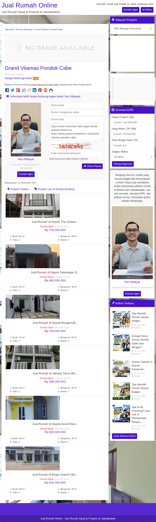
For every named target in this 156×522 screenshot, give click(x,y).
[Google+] (18, 90)
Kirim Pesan (94, 166)
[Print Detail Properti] (51, 90)
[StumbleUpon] (45, 90)
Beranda (9, 29)
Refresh (84, 159)
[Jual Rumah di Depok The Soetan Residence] (33, 205)
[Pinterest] (40, 90)
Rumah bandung (24, 29)
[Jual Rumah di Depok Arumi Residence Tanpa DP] (33, 407)
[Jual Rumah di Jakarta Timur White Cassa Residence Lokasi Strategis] (33, 357)
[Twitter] (12, 90)
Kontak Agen (131, 9)
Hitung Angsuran (122, 163)
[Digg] (23, 90)
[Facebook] (7, 90)
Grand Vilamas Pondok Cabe (38, 68)
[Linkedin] (34, 90)
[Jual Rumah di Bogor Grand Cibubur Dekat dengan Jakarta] (33, 458)
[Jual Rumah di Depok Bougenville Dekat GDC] (33, 306)
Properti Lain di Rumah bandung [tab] (55, 189)
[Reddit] (29, 90)
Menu (148, 9)
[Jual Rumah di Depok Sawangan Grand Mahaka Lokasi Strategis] (33, 256)
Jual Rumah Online (30, 5)
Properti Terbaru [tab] (19, 189)
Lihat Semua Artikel (124, 436)
